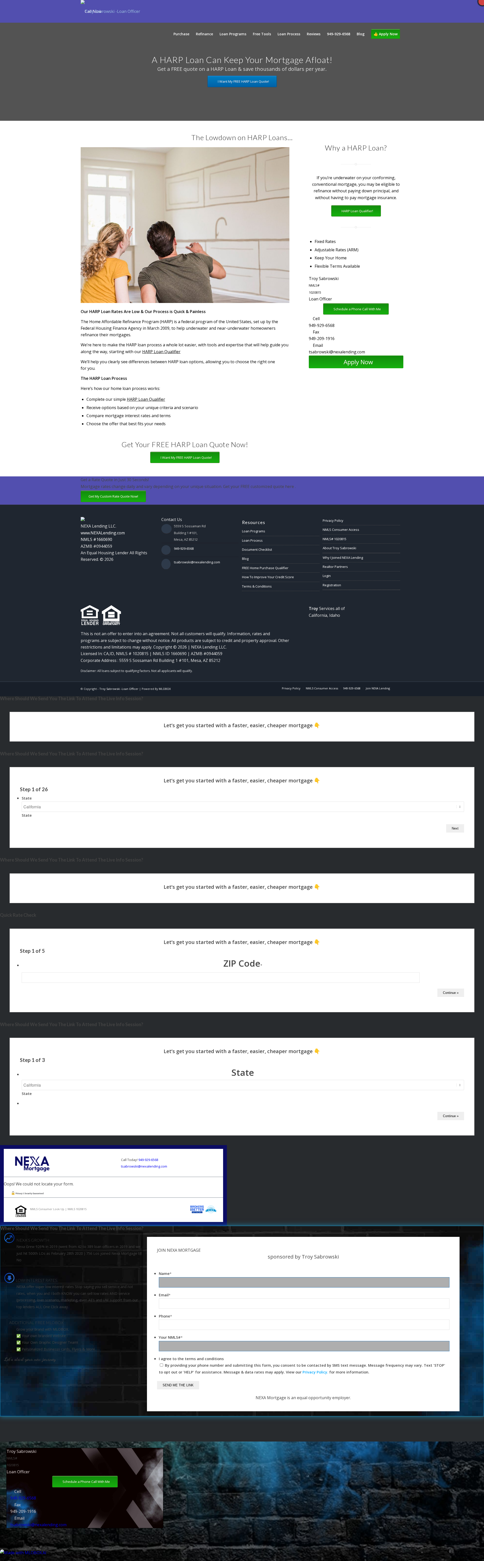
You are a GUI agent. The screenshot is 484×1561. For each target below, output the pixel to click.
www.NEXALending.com (103, 533)
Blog (245, 558)
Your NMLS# (171, 1337)
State (27, 798)
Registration (332, 585)
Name (165, 1273)
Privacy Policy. (315, 1371)
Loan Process (252, 540)
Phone (165, 1316)
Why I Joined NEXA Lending (343, 557)
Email (164, 1294)
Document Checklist (257, 549)
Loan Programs (253, 531)
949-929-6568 (322, 325)
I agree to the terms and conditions (191, 1358)
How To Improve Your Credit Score (268, 577)
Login (327, 575)
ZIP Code (242, 963)
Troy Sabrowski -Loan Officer (118, 689)
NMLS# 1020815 (334, 539)
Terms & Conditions (257, 586)
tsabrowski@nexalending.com (337, 352)
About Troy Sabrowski (339, 548)
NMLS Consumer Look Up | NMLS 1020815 (58, 1209)
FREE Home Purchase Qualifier (265, 568)
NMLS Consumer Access (341, 529)
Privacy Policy (333, 520)
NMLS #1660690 (96, 539)
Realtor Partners (335, 566)
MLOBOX (165, 689)
